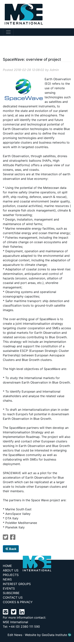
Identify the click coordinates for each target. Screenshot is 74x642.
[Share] (12, 538)
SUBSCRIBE (11, 593)
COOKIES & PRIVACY (18, 602)
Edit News (15, 635)
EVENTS (9, 588)
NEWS (7, 579)
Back (12, 549)
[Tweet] (5, 538)
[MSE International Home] (21, 14)
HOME (7, 566)
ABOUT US (10, 570)
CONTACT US (13, 597)
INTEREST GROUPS (17, 584)
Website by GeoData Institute (46, 635)
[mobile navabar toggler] (8, 32)
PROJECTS (11, 575)
